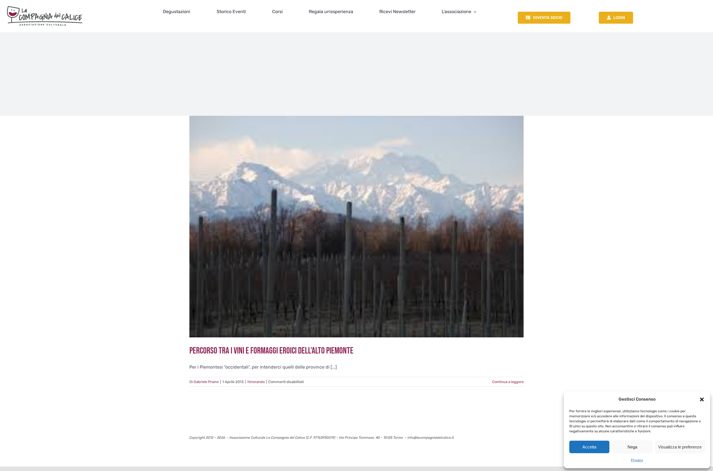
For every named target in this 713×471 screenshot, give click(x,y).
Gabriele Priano (206, 382)
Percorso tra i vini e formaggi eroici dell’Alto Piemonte (271, 350)
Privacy (637, 460)
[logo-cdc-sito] (44, 5)
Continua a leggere (508, 382)
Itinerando (256, 382)
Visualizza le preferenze (680, 447)
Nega (632, 447)
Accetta (589, 447)
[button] (702, 399)
